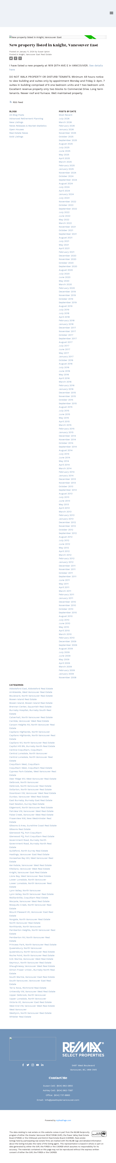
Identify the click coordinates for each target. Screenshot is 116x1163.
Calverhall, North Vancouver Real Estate (31, 717)
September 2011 (67, 576)
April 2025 (64, 158)
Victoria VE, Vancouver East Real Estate (30, 1002)
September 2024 (68, 180)
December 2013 (67, 479)
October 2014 (66, 443)
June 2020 (64, 277)
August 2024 (66, 183)
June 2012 (64, 544)
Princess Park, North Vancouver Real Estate (32, 944)
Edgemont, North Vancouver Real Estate (31, 807)
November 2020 (67, 259)
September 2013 (68, 490)
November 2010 (67, 605)
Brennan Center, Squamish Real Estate (30, 706)
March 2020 (65, 284)
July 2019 (64, 309)
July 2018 (64, 313)
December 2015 (67, 392)
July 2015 (64, 410)
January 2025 (66, 169)
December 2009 (67, 641)
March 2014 (65, 468)
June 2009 (64, 655)
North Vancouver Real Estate (24, 923)
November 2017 (67, 331)
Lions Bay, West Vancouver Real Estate (30, 876)
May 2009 (64, 659)
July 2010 (64, 619)
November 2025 (67, 133)
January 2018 (66, 324)
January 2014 (66, 475)
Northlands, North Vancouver (25, 926)
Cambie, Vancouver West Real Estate (29, 721)
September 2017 (68, 338)
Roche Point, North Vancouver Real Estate (31, 955)
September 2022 (68, 208)
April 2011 (64, 587)
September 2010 (68, 612)
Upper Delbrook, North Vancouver (27, 995)
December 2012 (67, 522)
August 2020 (66, 270)
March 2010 (65, 634)
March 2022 (65, 223)
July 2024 (64, 187)
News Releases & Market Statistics (28, 125)
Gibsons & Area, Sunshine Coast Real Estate (33, 825)
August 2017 (66, 342)
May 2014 (64, 461)
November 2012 (67, 526)
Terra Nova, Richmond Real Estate (27, 987)
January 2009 (66, 673)
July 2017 (64, 345)
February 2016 (66, 385)
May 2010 (64, 627)
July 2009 (64, 652)
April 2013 (64, 508)
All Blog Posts (16, 115)
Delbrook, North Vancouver (24, 782)
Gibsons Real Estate (20, 829)
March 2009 (65, 666)
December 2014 (67, 435)
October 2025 (66, 136)
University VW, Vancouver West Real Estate (32, 991)
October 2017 (66, 335)
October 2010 (66, 609)
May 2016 (64, 374)
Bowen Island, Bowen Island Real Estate (30, 703)
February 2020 (67, 288)
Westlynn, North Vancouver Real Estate (30, 1013)
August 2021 (65, 237)
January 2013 (66, 518)
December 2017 (67, 327)
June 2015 (64, 414)
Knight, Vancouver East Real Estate (35, 54)
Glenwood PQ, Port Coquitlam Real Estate (31, 836)
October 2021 (66, 230)
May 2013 (64, 504)
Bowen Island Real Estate (23, 699)
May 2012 (64, 547)
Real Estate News (18, 133)
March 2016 (65, 381)
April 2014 (64, 464)
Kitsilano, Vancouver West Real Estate (29, 868)
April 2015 (64, 421)
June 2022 (64, 216)
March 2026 (65, 122)
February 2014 (67, 472)
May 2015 (64, 417)
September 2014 (68, 446)
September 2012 (68, 533)
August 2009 (66, 648)
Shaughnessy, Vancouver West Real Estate (32, 966)
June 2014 (64, 457)
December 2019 (67, 291)
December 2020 (67, 255)
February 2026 (67, 125)
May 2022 (64, 219)
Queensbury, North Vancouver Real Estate (32, 951)
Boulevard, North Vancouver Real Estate (31, 695)
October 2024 (66, 176)
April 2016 (64, 378)
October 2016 (66, 360)
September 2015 (68, 403)
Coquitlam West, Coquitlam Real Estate (30, 768)
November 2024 (67, 172)
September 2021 (68, 234)
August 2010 (66, 616)
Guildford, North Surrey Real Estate (28, 850)
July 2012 (64, 540)
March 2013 (65, 511)
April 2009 (64, 663)
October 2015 (66, 399)
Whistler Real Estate (20, 1016)
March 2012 (65, 555)
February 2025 (67, 165)
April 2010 (64, 630)
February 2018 (66, 320)
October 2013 (66, 486)
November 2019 (67, 295)
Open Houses (16, 129)
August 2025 (66, 143)
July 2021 (64, 241)
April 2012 (64, 551)
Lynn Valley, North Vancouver (25, 890)
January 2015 (66, 432)
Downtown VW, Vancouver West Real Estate (32, 793)
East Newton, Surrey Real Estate (26, 804)
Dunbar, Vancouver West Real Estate (29, 796)
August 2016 (65, 363)
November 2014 (67, 439)
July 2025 (64, 147)
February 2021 (66, 252)
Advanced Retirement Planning (26, 118)
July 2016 (64, 367)
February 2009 (67, 670)
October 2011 (66, 573)
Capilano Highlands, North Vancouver (29, 731)
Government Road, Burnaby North (27, 840)
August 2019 (65, 306)
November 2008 (67, 677)
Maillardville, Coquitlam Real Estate (28, 897)
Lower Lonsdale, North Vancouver (27, 879)
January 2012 (66, 562)
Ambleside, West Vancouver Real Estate (30, 692)
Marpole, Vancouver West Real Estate (29, 901)
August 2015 (65, 407)
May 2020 (64, 281)
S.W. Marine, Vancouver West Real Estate (31, 959)
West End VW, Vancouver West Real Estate (32, 1006)
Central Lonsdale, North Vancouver (28, 753)
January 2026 (66, 129)
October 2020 (66, 262)
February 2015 (66, 428)
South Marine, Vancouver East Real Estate (32, 977)
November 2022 (67, 201)
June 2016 (64, 371)
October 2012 (66, 529)
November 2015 (67, 396)
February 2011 (66, 594)
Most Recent (65, 115)
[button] (23, 1065)
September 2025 (68, 140)
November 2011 (67, 569)
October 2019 (66, 299)
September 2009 (68, 645)
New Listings (16, 122)
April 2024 (64, 190)
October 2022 (66, 205)
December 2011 (67, 565)
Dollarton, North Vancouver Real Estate (30, 789)
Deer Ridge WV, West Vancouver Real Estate (32, 778)
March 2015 (65, 425)
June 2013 (64, 500)
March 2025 (65, 161)
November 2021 (67, 226)
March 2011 (65, 591)
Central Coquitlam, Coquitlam (25, 750)
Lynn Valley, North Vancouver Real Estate (31, 894)
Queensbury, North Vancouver (25, 948)
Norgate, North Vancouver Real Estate (29, 919)
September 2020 (68, 266)
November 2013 (67, 482)
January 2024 (66, 194)
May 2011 (64, 583)
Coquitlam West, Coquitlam (24, 764)
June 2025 (64, 151)
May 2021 (64, 244)
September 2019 (68, 302)
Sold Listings (16, 136)
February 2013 (66, 515)
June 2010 (64, 623)
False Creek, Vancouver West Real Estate (31, 814)
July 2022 (64, 212)
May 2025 (64, 154)
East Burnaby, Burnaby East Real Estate (30, 800)
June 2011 (64, 580)
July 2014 (64, 454)
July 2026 (64, 118)
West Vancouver (18, 1009)
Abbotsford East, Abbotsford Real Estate (31, 688)
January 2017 (66, 356)
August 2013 (65, 493)
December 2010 (67, 601)
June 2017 (64, 349)
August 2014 (66, 450)
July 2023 (64, 198)
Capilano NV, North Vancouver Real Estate (32, 742)
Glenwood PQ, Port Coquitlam (25, 832)
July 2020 (64, 273)
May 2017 (64, 353)
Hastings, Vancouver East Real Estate (29, 854)
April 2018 (64, 317)
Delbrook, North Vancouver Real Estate (30, 786)
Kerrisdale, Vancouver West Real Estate (30, 865)
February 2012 (66, 558)
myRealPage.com (63, 1120)
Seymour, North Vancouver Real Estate (30, 962)
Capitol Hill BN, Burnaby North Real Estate (32, 746)
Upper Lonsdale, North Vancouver (27, 998)
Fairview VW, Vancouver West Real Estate (31, 811)
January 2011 (66, 598)
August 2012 (65, 537)
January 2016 (66, 389)
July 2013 (64, 497)
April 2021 (64, 248)
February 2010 (67, 637)
